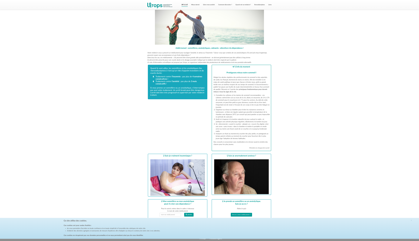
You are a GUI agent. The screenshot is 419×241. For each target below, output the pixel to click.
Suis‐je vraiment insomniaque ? (178, 156)
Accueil (185, 4)
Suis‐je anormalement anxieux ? (242, 156)
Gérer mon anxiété (209, 4)
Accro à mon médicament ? (241, 214)
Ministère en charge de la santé (259, 148)
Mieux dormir (195, 4)
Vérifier (189, 214)
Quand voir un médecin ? (243, 4)
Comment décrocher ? (225, 4)
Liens (270, 4)
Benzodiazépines (259, 4)
